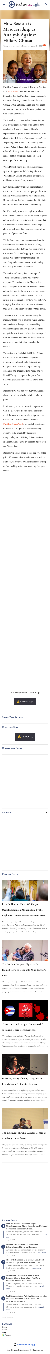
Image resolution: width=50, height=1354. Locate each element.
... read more (41, 1252)
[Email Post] (44, 46)
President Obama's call (13, 423)
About (4, 1329)
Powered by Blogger (27, 1344)
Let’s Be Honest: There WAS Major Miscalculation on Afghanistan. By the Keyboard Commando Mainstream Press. (24, 910)
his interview (13, 91)
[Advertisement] (25, 656)
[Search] (46, 4)
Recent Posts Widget (7, 1317)
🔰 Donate (6, 1335)
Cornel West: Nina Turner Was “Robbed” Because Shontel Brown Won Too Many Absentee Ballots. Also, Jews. (23, 1278)
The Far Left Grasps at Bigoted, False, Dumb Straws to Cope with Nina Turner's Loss (24, 970)
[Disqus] (25, 516)
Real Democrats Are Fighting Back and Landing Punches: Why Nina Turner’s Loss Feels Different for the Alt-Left (26, 1298)
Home (4, 1326)
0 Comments (25, 46)
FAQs (4, 1332)
